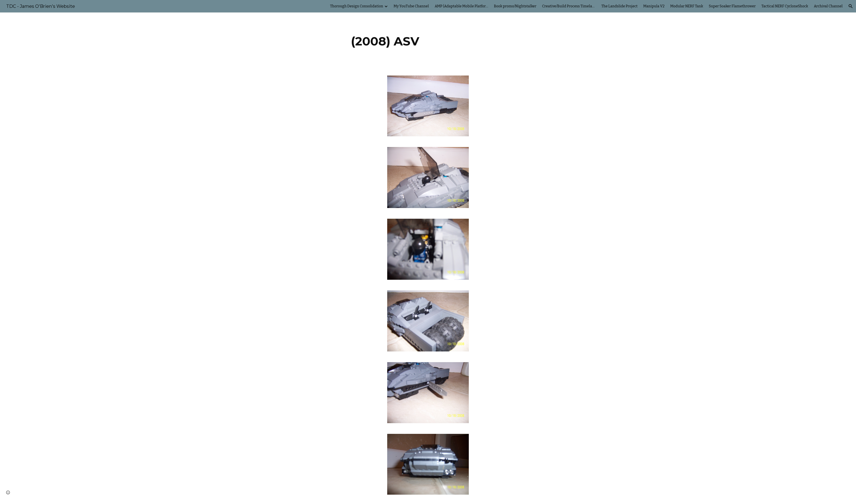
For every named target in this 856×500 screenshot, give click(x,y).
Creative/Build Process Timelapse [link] (569, 6)
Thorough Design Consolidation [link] (356, 6)
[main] (385, 41)
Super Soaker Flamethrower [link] (732, 6)
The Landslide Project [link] (619, 6)
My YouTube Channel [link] (411, 6)
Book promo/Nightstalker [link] (515, 6)
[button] (850, 6)
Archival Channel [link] (828, 6)
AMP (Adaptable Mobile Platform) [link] (461, 6)
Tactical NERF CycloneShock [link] (784, 6)
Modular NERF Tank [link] (686, 6)
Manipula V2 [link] (654, 6)
